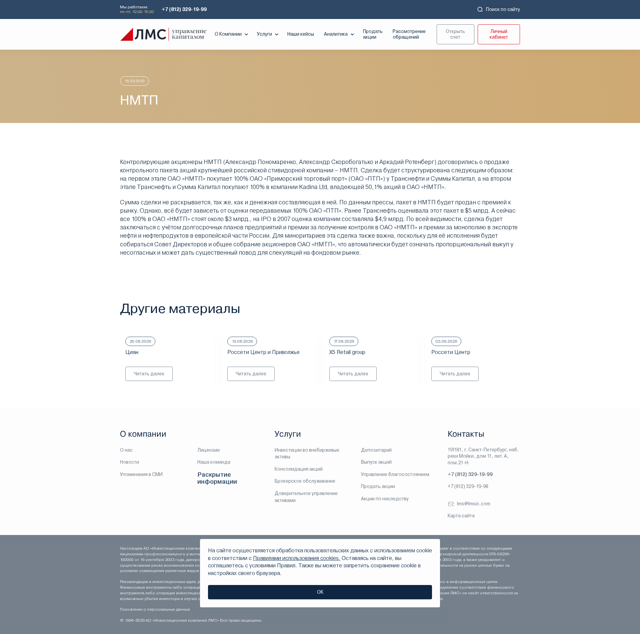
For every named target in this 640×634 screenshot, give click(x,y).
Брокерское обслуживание (305, 481)
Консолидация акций (299, 469)
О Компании (228, 34)
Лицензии (208, 450)
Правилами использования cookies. (296, 558)
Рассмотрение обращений (409, 34)
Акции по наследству (385, 498)
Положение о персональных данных (155, 609)
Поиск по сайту (503, 9)
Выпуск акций (376, 462)
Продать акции (373, 34)
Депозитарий (376, 450)
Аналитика (336, 34)
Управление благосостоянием (395, 474)
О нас (126, 450)
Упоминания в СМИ (141, 474)
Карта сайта (461, 515)
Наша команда (213, 462)
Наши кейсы (300, 34)
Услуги (264, 34)
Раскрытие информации (217, 478)
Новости (129, 462)
